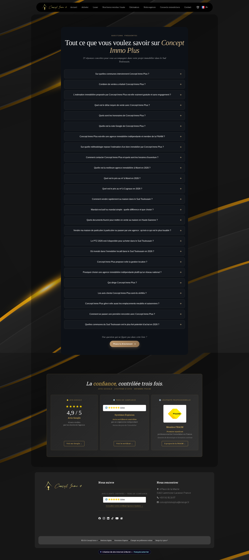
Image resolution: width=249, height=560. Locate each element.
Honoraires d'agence (121, 540)
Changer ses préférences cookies (141, 540)
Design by (161, 540)
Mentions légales (106, 540)
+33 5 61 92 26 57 (167, 497)
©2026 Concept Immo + (89, 540)
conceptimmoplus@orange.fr (174, 502)
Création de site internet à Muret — (125, 552)
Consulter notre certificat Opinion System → (124, 506)
